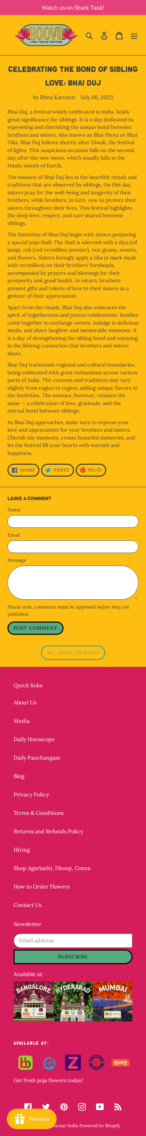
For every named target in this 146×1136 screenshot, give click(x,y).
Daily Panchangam (37, 757)
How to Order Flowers (42, 886)
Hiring (22, 849)
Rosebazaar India (60, 1125)
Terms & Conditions (38, 812)
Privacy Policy (31, 794)
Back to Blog (78, 652)
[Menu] (134, 35)
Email (13, 535)
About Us (25, 702)
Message (16, 560)
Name (14, 510)
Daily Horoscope (34, 739)
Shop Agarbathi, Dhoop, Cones (52, 868)
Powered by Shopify (100, 1125)
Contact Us (27, 904)
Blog (19, 776)
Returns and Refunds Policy (48, 831)
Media (22, 720)
